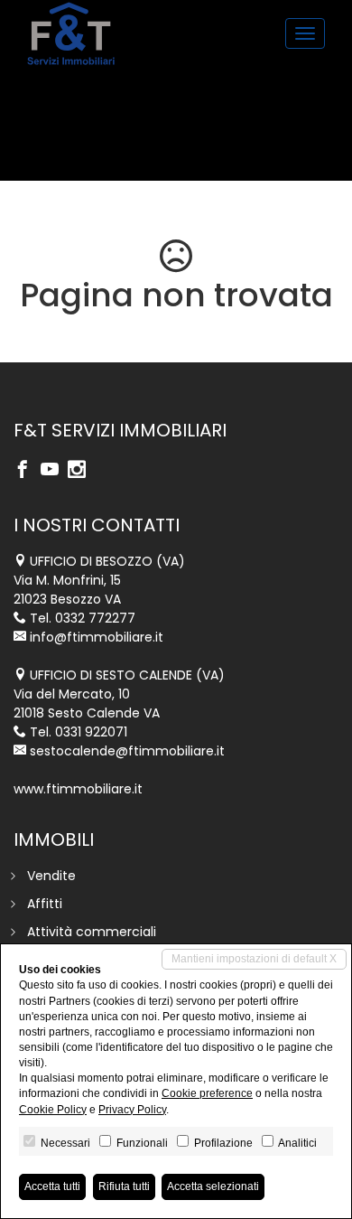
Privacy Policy (132, 1109)
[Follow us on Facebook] (27, 470)
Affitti (44, 904)
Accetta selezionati (213, 1186)
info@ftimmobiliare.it (96, 637)
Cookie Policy (53, 1109)
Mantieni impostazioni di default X (254, 958)
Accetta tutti (52, 1186)
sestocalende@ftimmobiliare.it (127, 751)
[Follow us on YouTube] (54, 470)
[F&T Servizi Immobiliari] (71, 33)
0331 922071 (91, 732)
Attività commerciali (91, 932)
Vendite (51, 876)
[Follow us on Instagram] (81, 470)
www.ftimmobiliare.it (78, 789)
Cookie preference (207, 1093)
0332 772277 (95, 618)
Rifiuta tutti (124, 1186)
